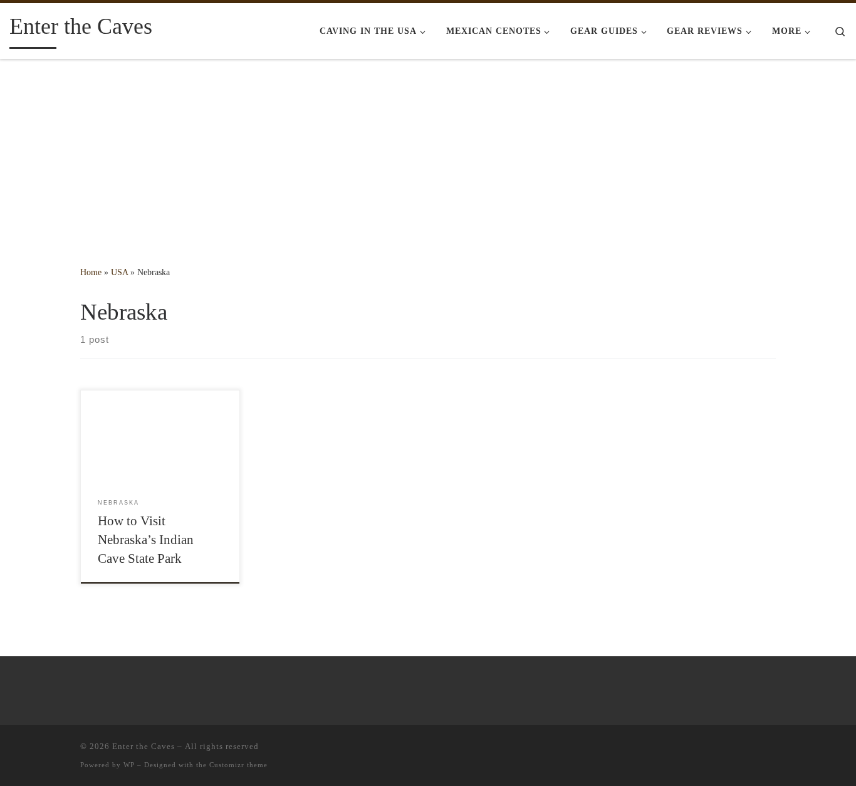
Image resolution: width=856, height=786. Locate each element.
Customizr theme (238, 764)
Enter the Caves (143, 746)
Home (91, 272)
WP (129, 764)
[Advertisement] (428, 153)
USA (119, 272)
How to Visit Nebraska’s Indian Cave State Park (146, 539)
